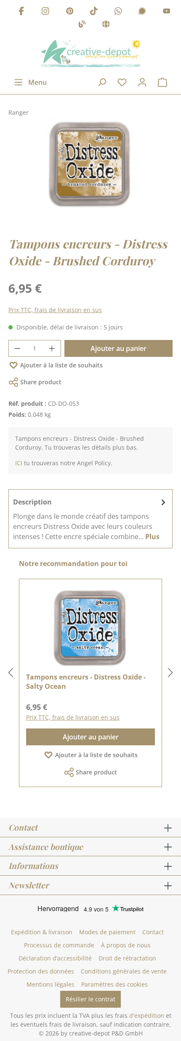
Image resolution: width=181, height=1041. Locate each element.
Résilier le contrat (90, 999)
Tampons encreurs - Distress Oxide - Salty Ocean (86, 681)
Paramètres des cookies (114, 984)
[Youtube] (166, 12)
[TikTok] (94, 12)
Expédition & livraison (41, 932)
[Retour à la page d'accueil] (90, 53)
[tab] (90, 519)
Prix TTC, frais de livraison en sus (55, 310)
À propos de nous (126, 945)
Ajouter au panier (118, 348)
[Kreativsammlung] (106, 26)
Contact (153, 932)
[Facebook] (21, 12)
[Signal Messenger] (142, 12)
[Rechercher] (102, 82)
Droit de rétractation (127, 958)
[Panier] (162, 82)
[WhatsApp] (118, 12)
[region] (90, 173)
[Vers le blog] (82, 26)
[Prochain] (170, 673)
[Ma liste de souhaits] (122, 82)
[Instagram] (45, 12)
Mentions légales (51, 984)
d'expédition (146, 1015)
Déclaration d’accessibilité (55, 958)
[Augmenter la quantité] (52, 348)
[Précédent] (10, 673)
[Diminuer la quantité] (17, 348)
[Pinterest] (70, 12)
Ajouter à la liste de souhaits (61, 365)
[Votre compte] (142, 82)
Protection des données (41, 971)
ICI (18, 463)
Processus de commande (59, 945)
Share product (40, 382)
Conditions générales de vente (124, 971)
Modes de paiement (107, 932)
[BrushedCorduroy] (90, 164)
